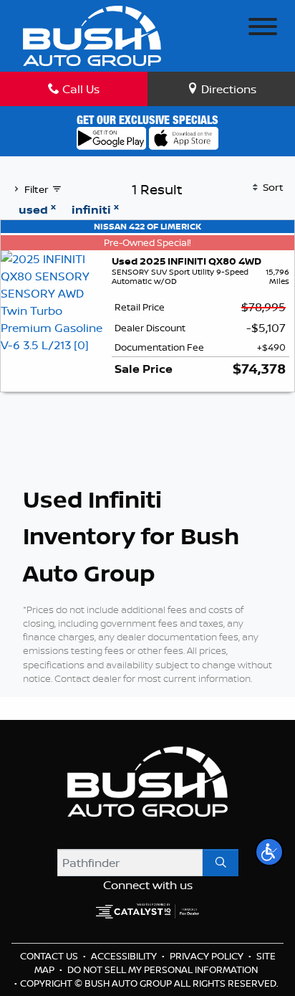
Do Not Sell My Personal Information (162, 969)
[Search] (220, 862)
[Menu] (263, 28)
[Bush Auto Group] (92, 34)
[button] (269, 852)
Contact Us (50, 955)
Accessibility (125, 955)
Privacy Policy (208, 955)
